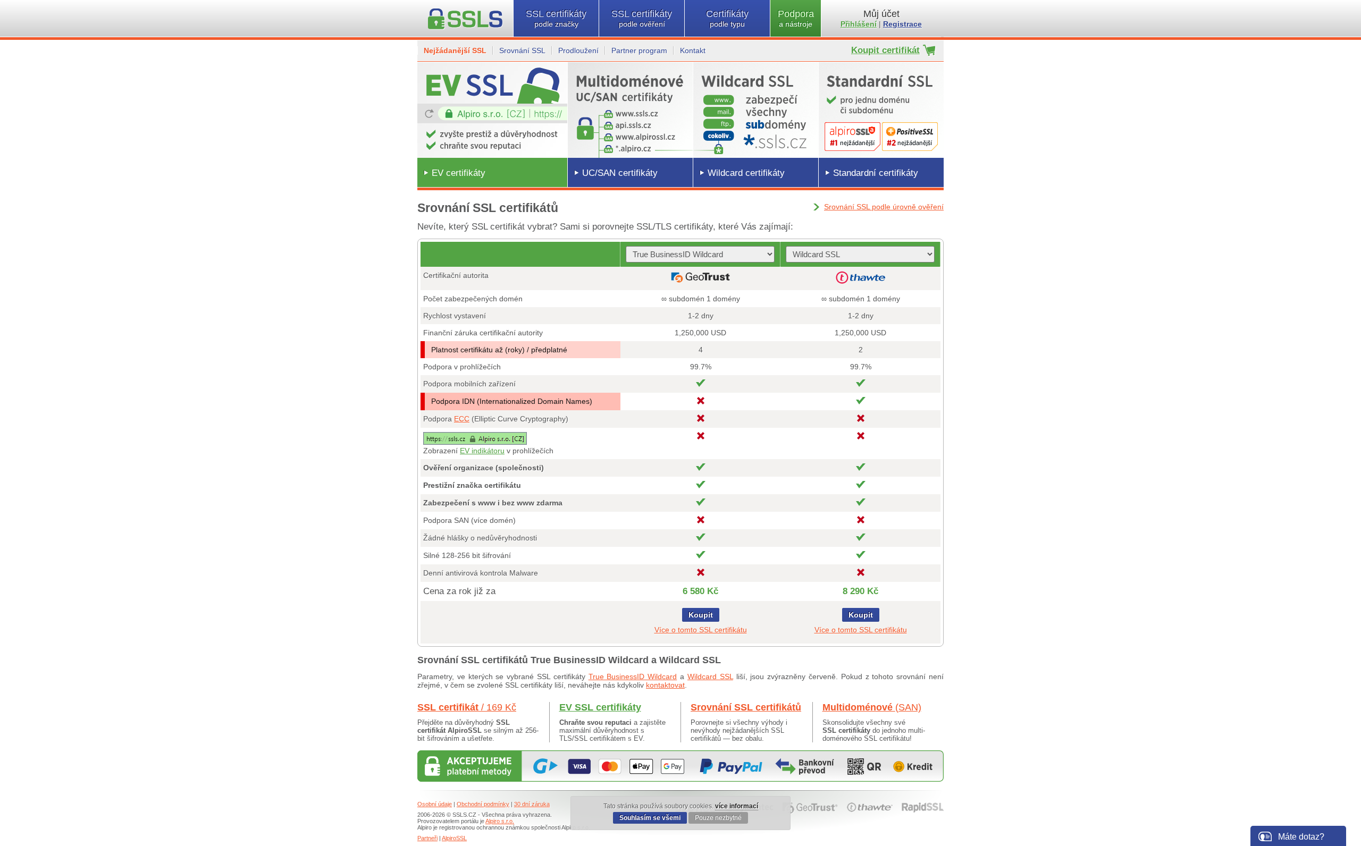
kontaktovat (665, 685)
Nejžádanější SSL (455, 50)
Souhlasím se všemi (649, 818)
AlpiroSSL (454, 838)
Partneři (427, 838)
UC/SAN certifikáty (620, 173)
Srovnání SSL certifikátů (746, 707)
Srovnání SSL (522, 50)
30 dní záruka (532, 804)
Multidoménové (871, 707)
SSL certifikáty (556, 18)
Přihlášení (859, 24)
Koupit (700, 615)
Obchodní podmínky (483, 804)
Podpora (796, 18)
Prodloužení (578, 50)
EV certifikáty (458, 173)
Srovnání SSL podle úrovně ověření (884, 206)
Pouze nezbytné (718, 818)
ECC (461, 418)
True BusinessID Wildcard (633, 676)
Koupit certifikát (885, 50)
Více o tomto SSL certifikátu (700, 629)
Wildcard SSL (710, 676)
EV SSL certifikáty (600, 707)
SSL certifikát (466, 707)
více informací (736, 806)
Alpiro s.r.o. (499, 821)
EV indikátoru (482, 450)
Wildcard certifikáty (746, 173)
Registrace (902, 24)
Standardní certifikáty (875, 173)
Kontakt (692, 50)
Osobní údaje (434, 804)
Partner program (639, 50)
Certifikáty (727, 18)
